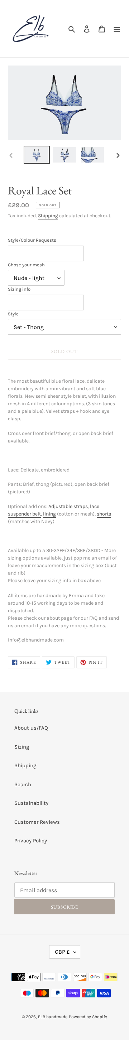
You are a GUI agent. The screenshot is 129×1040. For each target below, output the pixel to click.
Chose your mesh (26, 264)
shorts (104, 514)
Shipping (48, 216)
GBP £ (62, 951)
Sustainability (31, 803)
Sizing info (19, 289)
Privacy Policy (30, 840)
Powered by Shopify (88, 1016)
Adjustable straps (68, 506)
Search (22, 784)
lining (49, 514)
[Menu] (116, 29)
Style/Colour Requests (32, 240)
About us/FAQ (31, 728)
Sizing (21, 747)
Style (13, 313)
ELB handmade (52, 1016)
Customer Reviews (37, 822)
